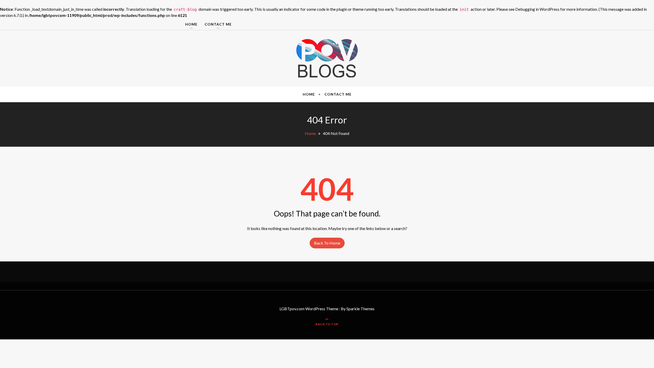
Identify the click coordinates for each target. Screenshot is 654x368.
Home (191, 24)
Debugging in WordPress (537, 9)
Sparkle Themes (360, 308)
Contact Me (218, 24)
